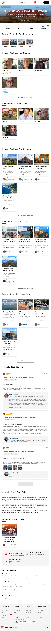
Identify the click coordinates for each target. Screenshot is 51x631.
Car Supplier (41, 612)
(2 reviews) (15, 438)
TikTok (27, 617)
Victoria (16, 598)
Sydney (4, 598)
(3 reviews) (16, 394)
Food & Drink (19, 586)
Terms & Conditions (19, 615)
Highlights (14, 584)
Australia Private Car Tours (39, 576)
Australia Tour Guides (13, 576)
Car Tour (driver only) (7, 592)
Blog (3, 617)
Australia (4, 576)
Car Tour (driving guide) (34, 592)
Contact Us (17, 610)
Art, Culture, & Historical (8, 586)
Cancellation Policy (19, 619)
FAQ (15, 612)
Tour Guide (40, 610)
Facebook (28, 612)
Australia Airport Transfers (8, 578)
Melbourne (10, 598)
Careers (40, 615)
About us (4, 610)
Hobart (21, 598)
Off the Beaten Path (24, 584)
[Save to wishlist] (15, 59)
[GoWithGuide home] (3, 2)
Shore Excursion (34, 584)
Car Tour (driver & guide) (20, 592)
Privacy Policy (17, 617)
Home (3, 6)
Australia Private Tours (25, 576)
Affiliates (40, 617)
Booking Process (6, 612)
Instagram (28, 610)
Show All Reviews (25, 484)
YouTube (28, 615)
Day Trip (42, 584)
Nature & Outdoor (6, 584)
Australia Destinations (22, 578)
